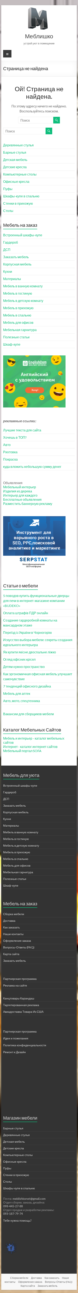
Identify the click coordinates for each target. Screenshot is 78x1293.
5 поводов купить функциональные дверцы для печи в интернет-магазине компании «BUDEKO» (36, 601)
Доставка (9, 920)
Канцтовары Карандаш (18, 998)
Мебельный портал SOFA (22, 751)
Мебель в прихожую (18, 308)
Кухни (7, 271)
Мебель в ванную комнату (23, 286)
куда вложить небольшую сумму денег (32, 466)
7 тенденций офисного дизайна (27, 686)
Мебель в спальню (17, 315)
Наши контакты (13, 934)
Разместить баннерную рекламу (27, 504)
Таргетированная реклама (21, 1005)
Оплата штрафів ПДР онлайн (25, 613)
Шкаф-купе (11, 344)
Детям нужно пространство (24, 667)
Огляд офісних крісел (19, 659)
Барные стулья (14, 152)
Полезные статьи (16, 337)
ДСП (6, 250)
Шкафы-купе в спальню (21, 196)
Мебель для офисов (18, 322)
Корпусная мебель (17, 264)
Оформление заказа (17, 940)
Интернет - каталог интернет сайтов (30, 747)
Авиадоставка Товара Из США (23, 1011)
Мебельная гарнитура (20, 330)
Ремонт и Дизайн (14, 1052)
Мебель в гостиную (17, 293)
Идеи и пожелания (15, 1038)
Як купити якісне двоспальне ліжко (29, 652)
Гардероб (10, 242)
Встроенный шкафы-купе (22, 235)
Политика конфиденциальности (24, 1045)
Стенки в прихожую (18, 203)
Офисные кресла (16, 181)
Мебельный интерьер (19, 487)
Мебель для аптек (16, 693)
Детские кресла (15, 167)
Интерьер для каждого (20, 495)
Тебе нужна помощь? (17, 1220)
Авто (7, 445)
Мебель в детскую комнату (23, 301)
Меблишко (39, 36)
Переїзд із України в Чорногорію (27, 632)
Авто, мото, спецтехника (21, 701)
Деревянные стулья (18, 145)
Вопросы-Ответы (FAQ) (18, 947)
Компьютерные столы (20, 174)
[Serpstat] (34, 518)
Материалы (12, 279)
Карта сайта (11, 954)
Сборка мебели (13, 914)
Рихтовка (10, 452)
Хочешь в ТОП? (15, 437)
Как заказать (11, 927)
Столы (8, 211)
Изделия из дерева (17, 491)
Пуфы (7, 189)
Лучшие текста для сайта (22, 430)
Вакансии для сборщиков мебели (28, 714)
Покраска (10, 459)
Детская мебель (15, 160)
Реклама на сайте (15, 985)
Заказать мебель (16, 257)
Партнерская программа (20, 978)
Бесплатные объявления (22, 499)
